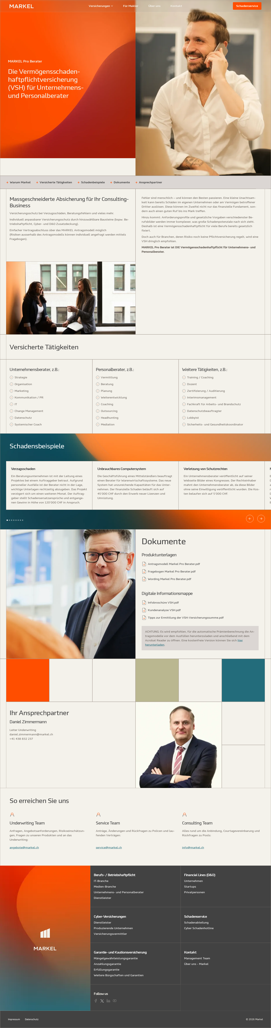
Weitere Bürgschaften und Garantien (118, 975)
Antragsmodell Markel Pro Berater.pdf (174, 564)
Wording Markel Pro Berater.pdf (169, 579)
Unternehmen (193, 881)
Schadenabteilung (196, 922)
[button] (101, 6)
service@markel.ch (109, 847)
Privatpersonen (194, 892)
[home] (30, 6)
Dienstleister (102, 897)
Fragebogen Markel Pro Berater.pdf (172, 571)
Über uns (154, 6)
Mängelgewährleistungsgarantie (116, 958)
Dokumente (122, 182)
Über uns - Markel (196, 964)
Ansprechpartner (150, 182)
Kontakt (176, 6)
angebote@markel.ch (24, 847)
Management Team (197, 958)
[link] (247, 6)
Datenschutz (32, 1019)
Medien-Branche (105, 886)
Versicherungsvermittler (110, 933)
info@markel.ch (193, 847)
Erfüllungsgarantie (106, 969)
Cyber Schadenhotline (199, 928)
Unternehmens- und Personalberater (119, 892)
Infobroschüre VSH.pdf (163, 602)
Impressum (14, 1019)
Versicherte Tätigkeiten (56, 182)
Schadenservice (247, 6)
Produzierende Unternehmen (113, 928)
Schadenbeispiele (93, 182)
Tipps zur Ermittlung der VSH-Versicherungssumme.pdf (186, 617)
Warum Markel (20, 182)
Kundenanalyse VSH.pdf (164, 610)
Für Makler (130, 6)
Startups (190, 886)
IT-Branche (101, 881)
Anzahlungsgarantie (107, 964)
